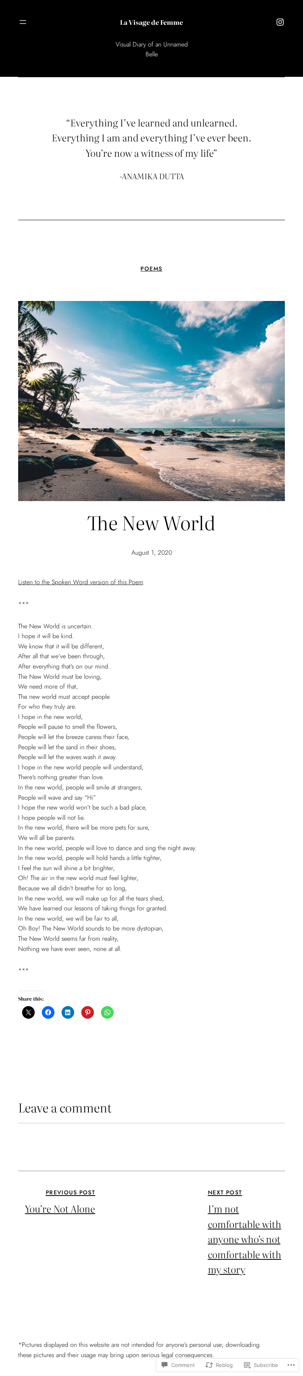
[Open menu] (23, 22)
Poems (151, 269)
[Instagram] (280, 22)
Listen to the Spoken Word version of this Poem (80, 582)
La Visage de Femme (151, 22)
